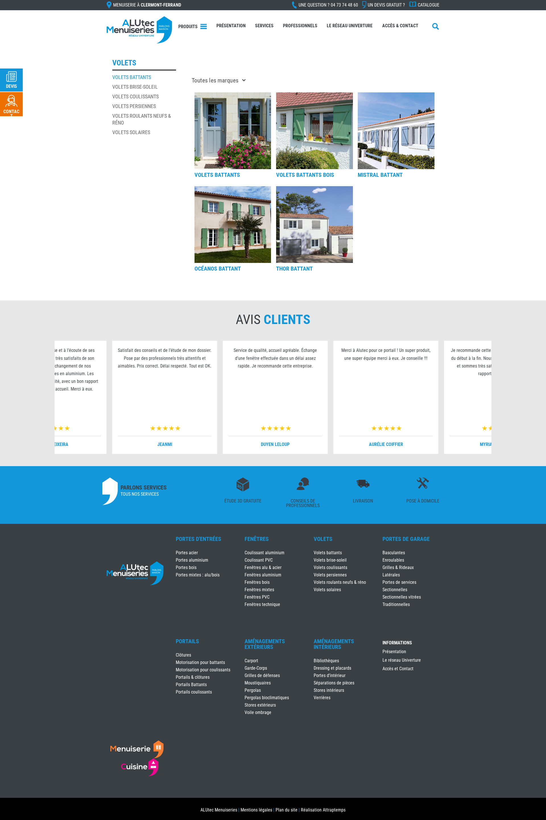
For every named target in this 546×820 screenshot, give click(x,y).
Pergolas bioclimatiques (267, 697)
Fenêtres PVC (257, 597)
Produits (188, 26)
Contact (11, 114)
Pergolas (253, 690)
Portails (187, 641)
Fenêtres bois (257, 582)
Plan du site (286, 810)
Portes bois (186, 567)
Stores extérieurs (260, 705)
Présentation (231, 25)
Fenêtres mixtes (259, 589)
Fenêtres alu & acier (263, 567)
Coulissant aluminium (264, 552)
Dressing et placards (332, 668)
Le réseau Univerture (350, 25)
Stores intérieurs (329, 690)
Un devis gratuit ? (386, 5)
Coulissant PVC (259, 560)
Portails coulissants (194, 692)
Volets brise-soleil (135, 87)
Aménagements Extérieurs (265, 644)
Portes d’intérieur (330, 675)
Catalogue (428, 5)
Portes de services (399, 582)
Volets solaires (131, 132)
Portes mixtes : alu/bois (198, 575)
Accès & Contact (400, 25)
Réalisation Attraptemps (323, 810)
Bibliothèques (326, 660)
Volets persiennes (134, 106)
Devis (11, 86)
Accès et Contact (397, 669)
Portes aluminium (192, 560)
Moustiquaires (258, 683)
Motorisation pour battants (200, 662)
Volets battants (131, 77)
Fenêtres (257, 538)
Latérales (391, 575)
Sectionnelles (394, 589)
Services (264, 25)
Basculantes (393, 552)
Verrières (322, 697)
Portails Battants (191, 684)
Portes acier (187, 552)
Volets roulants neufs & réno (340, 582)
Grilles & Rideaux (398, 567)
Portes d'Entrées (198, 538)
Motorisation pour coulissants (203, 669)
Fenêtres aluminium (263, 575)
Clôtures (183, 655)
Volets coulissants (135, 96)
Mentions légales (256, 810)
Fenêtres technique (262, 604)
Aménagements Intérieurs (334, 644)
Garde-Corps (256, 668)
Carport (251, 660)
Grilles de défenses (262, 675)
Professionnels (300, 25)
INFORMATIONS (397, 643)
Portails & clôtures (193, 677)
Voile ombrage (258, 712)
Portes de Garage (406, 538)
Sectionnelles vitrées (401, 597)
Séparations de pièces (334, 683)
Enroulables (393, 560)
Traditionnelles (396, 604)
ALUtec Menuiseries (218, 810)
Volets (323, 538)
